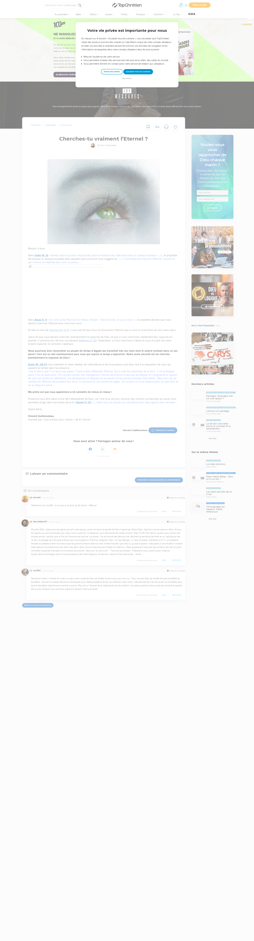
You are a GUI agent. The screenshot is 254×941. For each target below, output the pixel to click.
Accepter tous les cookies (138, 72)
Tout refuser (127, 78)
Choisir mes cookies (112, 72)
